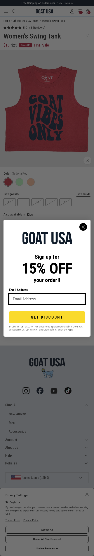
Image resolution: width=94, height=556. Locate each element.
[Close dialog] (83, 227)
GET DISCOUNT (47, 317)
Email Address (18, 290)
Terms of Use (50, 329)
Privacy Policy (37, 329)
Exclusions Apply (65, 329)
